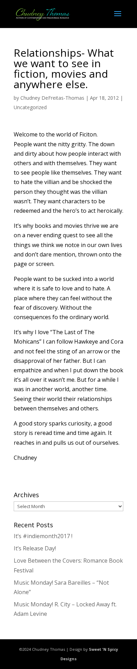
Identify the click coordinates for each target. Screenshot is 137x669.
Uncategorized (30, 107)
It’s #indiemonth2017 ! (43, 536)
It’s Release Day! (35, 548)
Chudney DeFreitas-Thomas (52, 97)
